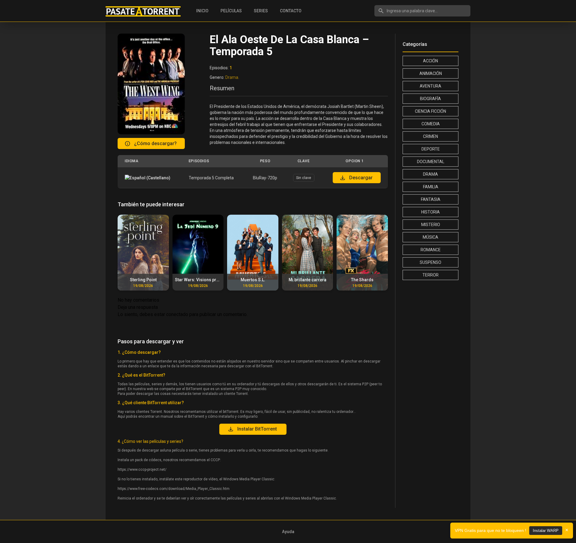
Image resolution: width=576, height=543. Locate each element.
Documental (430, 161)
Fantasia (430, 199)
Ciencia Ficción (430, 111)
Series (261, 10)
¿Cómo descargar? (155, 143)
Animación (430, 73)
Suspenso (430, 262)
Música (430, 237)
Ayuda (288, 531)
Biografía (430, 98)
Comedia (431, 123)
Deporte (431, 149)
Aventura (430, 86)
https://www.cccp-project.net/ (142, 469)
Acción (430, 60)
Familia (430, 186)
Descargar (361, 178)
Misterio (430, 224)
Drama (430, 174)
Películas (231, 10)
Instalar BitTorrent (257, 429)
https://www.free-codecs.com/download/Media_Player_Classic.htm (174, 489)
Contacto (291, 10)
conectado (177, 314)
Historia (430, 212)
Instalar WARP (546, 530)
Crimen (430, 136)
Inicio (202, 10)
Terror (430, 275)
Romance (431, 249)
